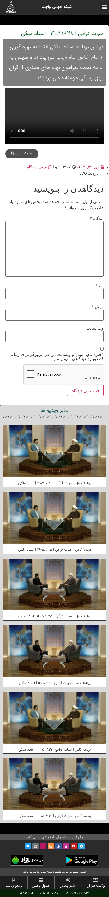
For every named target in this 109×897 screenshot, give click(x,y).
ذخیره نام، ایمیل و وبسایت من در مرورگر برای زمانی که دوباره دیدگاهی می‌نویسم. (56, 356)
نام (99, 285)
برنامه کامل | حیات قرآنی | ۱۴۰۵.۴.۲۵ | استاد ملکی (54, 616)
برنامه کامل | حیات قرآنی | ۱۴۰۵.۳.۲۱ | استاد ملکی (54, 749)
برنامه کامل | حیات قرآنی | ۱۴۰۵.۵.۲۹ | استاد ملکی (54, 483)
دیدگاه (97, 218)
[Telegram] (81, 846)
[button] (104, 7)
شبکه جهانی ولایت (56, 7)
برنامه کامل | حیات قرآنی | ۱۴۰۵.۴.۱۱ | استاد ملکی (54, 683)
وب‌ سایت (95, 328)
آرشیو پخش (68, 886)
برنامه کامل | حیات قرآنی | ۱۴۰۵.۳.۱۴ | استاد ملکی (54, 816)
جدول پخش (41, 886)
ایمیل (97, 307)
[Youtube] (74, 846)
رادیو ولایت (13, 886)
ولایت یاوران (96, 886)
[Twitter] (28, 846)
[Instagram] (66, 846)
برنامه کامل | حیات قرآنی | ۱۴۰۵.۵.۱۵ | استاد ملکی (54, 550)
